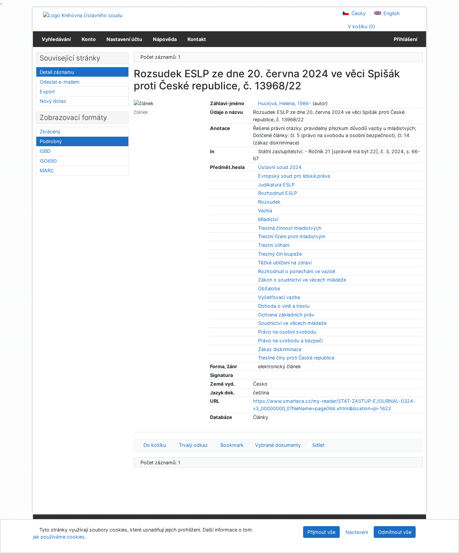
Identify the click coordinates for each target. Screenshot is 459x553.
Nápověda (165, 39)
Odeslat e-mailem (60, 82)
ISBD (45, 151)
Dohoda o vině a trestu (283, 306)
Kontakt (196, 39)
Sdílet (318, 445)
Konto (89, 39)
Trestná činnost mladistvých (290, 228)
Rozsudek (269, 202)
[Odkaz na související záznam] (255, 103)
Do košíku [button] (153, 445)
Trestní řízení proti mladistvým (292, 236)
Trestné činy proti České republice (296, 357)
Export (47, 91)
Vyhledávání (56, 39)
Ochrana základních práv (286, 314)
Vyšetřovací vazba (279, 297)
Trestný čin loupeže (280, 254)
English (391, 13)
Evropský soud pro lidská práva (294, 176)
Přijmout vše (321, 532)
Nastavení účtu (124, 39)
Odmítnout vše (394, 532)
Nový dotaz (53, 101)
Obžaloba (269, 288)
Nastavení (356, 532)
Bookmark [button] (231, 445)
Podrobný (51, 141)
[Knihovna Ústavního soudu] (82, 15)
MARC (47, 170)
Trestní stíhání (273, 245)
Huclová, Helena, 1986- (284, 103)
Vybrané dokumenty (277, 445)
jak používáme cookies (59, 537)
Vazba (265, 210)
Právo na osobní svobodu (287, 332)
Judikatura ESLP (276, 184)
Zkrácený (50, 131)
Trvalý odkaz (192, 445)
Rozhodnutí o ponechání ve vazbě (296, 271)
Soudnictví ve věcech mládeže (292, 323)
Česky (358, 13)
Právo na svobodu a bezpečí (290, 340)
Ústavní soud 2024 (279, 167)
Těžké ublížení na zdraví (284, 262)
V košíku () (360, 26)
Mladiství (268, 219)
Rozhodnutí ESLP (277, 193)
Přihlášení (404, 39)
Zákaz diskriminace (279, 349)
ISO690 (48, 161)
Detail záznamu (57, 72)
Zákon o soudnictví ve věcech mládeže (302, 280)
